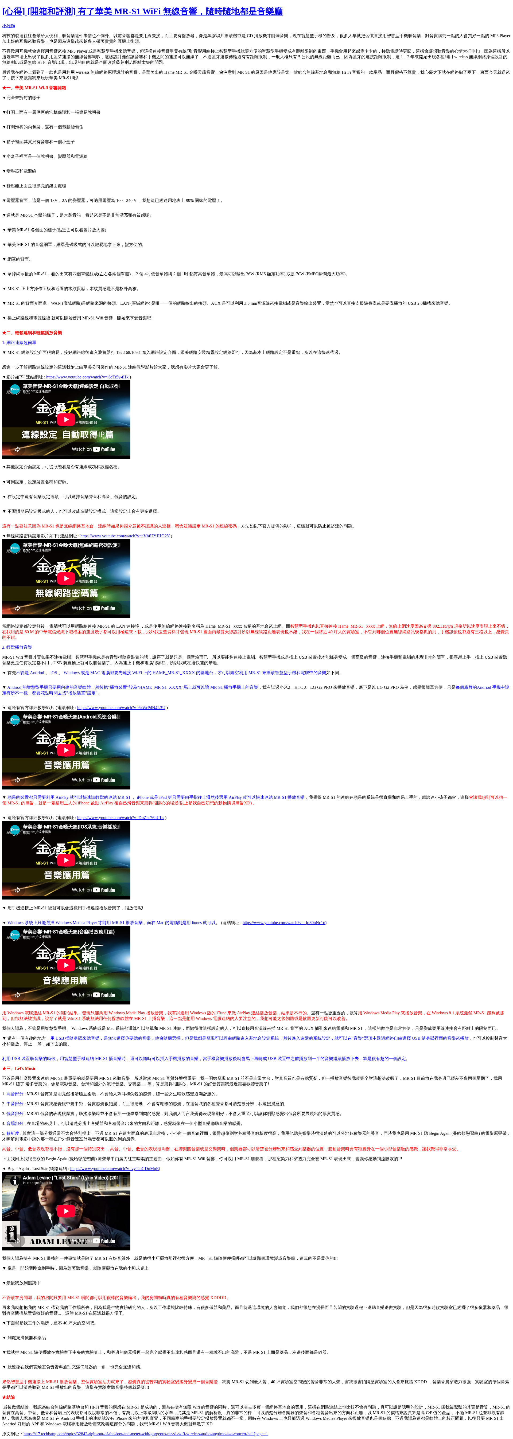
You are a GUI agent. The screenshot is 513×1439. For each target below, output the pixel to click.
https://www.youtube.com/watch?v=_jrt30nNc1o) (285, 922)
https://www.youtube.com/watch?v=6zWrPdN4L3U (121, 707)
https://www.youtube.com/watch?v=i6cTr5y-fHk (87, 377)
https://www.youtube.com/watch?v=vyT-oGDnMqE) (115, 1168)
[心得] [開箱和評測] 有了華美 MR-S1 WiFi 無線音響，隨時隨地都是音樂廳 (142, 11)
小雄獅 (8, 26)
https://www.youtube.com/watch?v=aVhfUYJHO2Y (125, 536)
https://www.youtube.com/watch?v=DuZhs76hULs (120, 817)
